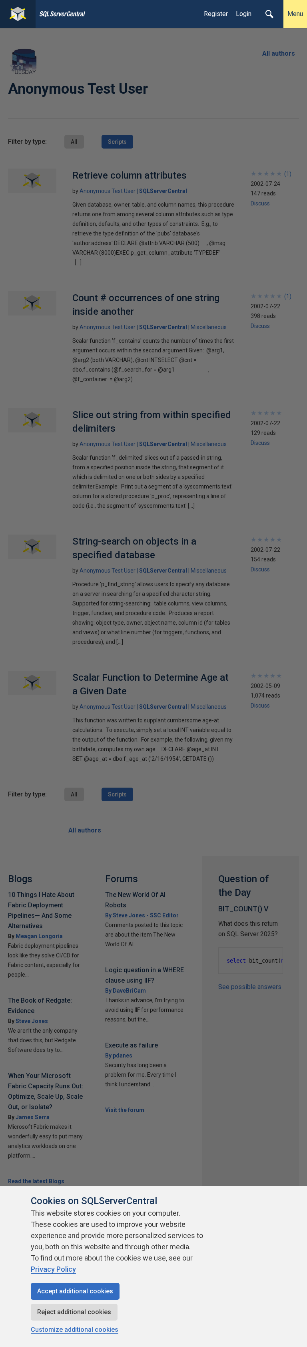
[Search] (269, 14)
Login (243, 14)
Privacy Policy (53, 1269)
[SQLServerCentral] (18, 14)
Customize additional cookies (74, 1329)
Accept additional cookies (75, 1291)
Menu (295, 14)
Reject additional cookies (74, 1312)
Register (216, 14)
